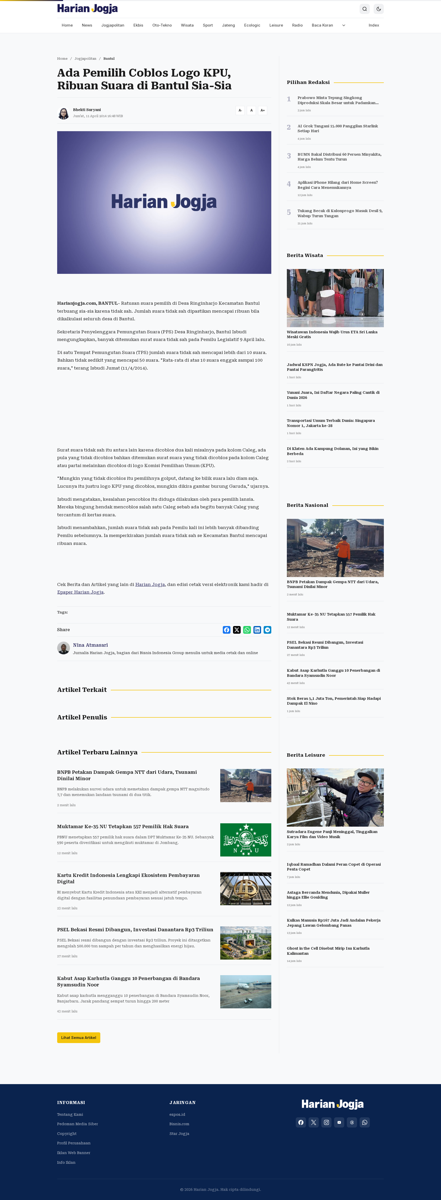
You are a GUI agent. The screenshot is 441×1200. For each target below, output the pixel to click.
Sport (208, 25)
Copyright (67, 1134)
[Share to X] (237, 630)
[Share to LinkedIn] (257, 630)
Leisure (276, 25)
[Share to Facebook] (226, 630)
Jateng (228, 25)
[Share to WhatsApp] (247, 630)
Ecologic (252, 25)
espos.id (177, 1114)
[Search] (365, 9)
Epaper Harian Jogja (80, 592)
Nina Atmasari (90, 645)
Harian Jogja (150, 584)
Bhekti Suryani (87, 110)
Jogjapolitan (112, 25)
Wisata (187, 25)
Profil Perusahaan (74, 1143)
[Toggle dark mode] (379, 9)
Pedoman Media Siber (77, 1124)
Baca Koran (322, 25)
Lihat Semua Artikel (78, 1037)
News (87, 25)
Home (67, 25)
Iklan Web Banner (73, 1153)
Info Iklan (66, 1162)
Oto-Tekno (162, 25)
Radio (297, 25)
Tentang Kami (70, 1114)
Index (374, 25)
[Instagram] (326, 1122)
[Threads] (352, 1122)
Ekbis (138, 25)
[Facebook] (301, 1122)
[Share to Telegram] (267, 630)
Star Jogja (179, 1134)
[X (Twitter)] (314, 1122)
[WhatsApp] (365, 1122)
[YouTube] (339, 1122)
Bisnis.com (179, 1124)
